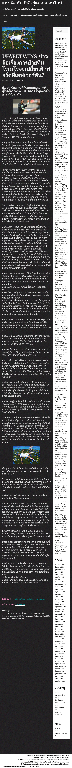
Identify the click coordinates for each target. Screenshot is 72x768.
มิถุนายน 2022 (60, 604)
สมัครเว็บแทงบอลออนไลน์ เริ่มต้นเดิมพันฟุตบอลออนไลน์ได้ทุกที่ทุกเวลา (25, 15)
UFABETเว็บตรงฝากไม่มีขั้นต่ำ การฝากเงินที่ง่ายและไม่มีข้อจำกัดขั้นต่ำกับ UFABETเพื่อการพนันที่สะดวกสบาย (61, 143)
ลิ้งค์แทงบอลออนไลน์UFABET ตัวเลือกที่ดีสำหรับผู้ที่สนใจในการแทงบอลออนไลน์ (61, 252)
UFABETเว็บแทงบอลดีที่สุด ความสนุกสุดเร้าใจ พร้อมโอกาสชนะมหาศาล (61, 536)
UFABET (58, 692)
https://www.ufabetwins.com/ (29, 599)
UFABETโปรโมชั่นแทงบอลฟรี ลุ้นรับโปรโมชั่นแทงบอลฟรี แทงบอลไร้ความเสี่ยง (61, 352)
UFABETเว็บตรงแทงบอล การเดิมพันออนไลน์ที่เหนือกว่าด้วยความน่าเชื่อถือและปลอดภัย (61, 519)
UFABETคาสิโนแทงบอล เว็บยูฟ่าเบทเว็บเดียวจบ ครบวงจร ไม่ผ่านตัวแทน (61, 380)
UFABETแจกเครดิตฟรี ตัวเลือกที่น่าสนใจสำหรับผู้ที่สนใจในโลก (61, 456)
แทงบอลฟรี (59, 714)
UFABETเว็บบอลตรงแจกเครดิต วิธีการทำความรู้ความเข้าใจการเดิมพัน (61, 187)
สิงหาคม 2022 (59, 599)
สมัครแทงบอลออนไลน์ (59, 711)
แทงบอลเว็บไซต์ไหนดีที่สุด (58, 15)
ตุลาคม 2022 (59, 594)
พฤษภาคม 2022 (60, 607)
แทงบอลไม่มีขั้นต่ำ (24, 9)
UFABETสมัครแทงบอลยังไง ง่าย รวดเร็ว (61, 480)
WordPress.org (60, 736)
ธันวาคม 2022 (59, 589)
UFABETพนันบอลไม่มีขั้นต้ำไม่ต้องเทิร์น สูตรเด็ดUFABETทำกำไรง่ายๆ (61, 124)
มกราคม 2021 (59, 646)
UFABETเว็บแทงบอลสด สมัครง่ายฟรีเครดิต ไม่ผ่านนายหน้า (61, 406)
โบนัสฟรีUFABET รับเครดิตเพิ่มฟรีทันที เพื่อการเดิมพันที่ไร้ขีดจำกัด (60, 370)
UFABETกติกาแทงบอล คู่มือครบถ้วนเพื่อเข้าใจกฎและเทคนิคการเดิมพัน (61, 499)
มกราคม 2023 (59, 587)
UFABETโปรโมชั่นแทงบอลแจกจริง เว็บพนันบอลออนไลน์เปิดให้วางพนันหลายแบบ (61, 341)
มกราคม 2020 (59, 676)
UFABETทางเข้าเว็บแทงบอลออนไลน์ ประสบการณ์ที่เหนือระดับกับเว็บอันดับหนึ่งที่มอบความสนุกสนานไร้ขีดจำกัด (61, 302)
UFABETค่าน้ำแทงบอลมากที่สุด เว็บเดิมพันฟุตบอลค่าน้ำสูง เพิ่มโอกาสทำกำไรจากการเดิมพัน (61, 66)
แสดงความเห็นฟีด (61, 733)
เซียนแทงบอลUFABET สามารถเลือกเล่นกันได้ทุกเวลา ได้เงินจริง (60, 472)
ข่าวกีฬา (57, 697)
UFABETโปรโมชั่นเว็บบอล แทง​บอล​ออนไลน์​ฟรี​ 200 (61, 463)
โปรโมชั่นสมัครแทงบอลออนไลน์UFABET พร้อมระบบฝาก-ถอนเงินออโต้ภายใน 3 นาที (60, 89)
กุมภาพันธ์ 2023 (60, 584)
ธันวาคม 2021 (59, 619)
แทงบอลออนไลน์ (60, 717)
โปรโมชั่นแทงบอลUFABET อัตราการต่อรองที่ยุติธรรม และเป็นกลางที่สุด (61, 156)
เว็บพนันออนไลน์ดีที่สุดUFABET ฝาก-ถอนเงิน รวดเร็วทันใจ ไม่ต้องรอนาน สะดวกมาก (61, 77)
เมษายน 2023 (59, 579)
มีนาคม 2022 (59, 612)
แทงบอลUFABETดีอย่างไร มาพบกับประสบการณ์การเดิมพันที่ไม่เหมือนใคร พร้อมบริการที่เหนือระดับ (61, 240)
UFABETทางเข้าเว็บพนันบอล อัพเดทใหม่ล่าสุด (60, 133)
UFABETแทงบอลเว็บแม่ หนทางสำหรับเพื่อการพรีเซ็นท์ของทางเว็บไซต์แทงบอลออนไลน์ (61, 548)
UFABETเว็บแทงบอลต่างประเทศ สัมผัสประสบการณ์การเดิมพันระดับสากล (61, 508)
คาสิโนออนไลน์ (60, 702)
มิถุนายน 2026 (60, 567)
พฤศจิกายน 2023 (60, 577)
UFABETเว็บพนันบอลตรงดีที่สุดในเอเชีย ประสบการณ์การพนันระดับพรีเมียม (61, 113)
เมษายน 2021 (59, 639)
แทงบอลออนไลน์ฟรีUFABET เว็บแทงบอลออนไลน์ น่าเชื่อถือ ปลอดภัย (61, 204)
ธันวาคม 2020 (59, 649)
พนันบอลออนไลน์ (61, 707)
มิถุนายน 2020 (60, 664)
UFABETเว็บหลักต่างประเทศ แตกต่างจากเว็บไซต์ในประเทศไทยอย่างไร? (61, 273)
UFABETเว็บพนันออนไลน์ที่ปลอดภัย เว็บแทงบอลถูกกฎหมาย (61, 178)
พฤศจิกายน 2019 (60, 681)
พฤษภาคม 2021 (60, 636)
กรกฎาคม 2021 (60, 631)
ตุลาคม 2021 (59, 624)
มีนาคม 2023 (59, 582)
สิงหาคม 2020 (59, 659)
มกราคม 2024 (59, 572)
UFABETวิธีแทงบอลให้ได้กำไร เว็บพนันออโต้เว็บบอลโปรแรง (61, 230)
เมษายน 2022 (59, 609)
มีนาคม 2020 (59, 671)
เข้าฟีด (57, 731)
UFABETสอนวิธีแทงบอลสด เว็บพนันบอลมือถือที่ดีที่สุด (61, 221)
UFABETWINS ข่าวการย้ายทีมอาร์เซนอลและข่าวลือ (24, 613)
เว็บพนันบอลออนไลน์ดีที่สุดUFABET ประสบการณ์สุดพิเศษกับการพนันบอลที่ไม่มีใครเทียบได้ (61, 286)
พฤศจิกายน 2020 (60, 651)
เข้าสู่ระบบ (58, 728)
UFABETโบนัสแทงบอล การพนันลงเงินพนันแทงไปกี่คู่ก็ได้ (61, 388)
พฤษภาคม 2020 (60, 666)
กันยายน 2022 (59, 597)
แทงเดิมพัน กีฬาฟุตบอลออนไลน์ (32, 3)
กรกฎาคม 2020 (60, 661)
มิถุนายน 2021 (60, 634)
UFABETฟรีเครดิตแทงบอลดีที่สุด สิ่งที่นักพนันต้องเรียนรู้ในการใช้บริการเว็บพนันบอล (61, 330)
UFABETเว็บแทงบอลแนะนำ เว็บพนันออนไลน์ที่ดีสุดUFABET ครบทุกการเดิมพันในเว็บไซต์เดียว (61, 102)
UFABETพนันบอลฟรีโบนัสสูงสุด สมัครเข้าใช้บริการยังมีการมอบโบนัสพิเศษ (61, 263)
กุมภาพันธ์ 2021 (60, 644)
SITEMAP (6, 21)
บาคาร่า (57, 705)
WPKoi (37, 766)
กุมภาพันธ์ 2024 (60, 569)
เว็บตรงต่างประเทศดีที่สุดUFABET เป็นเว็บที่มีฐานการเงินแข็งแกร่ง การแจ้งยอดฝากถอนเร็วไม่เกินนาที (61, 168)
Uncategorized (60, 695)
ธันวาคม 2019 (59, 679)
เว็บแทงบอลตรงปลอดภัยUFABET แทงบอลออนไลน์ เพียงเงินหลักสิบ (61, 195)
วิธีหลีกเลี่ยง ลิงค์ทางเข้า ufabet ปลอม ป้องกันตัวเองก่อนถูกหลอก (61, 55)
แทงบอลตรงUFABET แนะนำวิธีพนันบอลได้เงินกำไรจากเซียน (61, 397)
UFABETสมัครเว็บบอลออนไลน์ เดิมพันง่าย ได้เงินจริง (61, 528)
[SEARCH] (68, 21)
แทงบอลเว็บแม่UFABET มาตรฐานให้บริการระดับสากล (61, 213)
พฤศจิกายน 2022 (60, 592)
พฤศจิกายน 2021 (60, 621)
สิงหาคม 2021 (59, 629)
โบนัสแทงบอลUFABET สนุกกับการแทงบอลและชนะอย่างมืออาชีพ (61, 361)
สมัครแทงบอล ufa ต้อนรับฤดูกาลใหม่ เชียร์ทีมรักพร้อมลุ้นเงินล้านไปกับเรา (61, 46)
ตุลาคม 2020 (59, 654)
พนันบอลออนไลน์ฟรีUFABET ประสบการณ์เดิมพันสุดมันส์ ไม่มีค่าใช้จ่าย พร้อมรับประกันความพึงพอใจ (61, 318)
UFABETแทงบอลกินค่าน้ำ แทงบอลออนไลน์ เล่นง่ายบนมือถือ (61, 432)
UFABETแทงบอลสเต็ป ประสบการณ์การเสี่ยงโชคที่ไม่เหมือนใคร (61, 424)
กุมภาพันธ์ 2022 (60, 614)
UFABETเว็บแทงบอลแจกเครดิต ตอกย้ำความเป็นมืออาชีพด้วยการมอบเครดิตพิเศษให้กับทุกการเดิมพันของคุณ (61, 444)
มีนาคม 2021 (59, 641)
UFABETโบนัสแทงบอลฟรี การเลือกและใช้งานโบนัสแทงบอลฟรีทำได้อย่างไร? (61, 489)
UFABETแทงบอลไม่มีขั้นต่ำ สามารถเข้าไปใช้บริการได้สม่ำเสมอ (61, 415)
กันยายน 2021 (59, 626)
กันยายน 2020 (59, 656)
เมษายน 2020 (59, 669)
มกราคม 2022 (59, 617)
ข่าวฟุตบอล (8, 610)
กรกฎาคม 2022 (60, 602)
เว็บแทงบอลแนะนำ (37, 9)
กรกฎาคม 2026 (60, 564)
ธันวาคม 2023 (59, 574)
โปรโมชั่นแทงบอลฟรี (9, 9)
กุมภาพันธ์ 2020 (60, 674)
